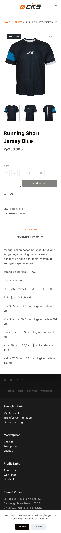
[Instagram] (11, 380)
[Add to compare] (11, 194)
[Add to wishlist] (5, 194)
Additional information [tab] (30, 237)
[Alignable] (17, 380)
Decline (38, 526)
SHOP (21, 391)
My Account (11, 413)
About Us (10, 470)
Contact (9, 479)
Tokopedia (10, 446)
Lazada (8, 450)
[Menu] (5, 5)
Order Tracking (13, 422)
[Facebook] (5, 380)
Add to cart (40, 183)
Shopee (8, 441)
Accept (22, 526)
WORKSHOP (46, 391)
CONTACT (32, 391)
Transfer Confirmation (18, 417)
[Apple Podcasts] (23, 380)
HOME (11, 391)
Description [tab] (30, 229)
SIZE (6, 166)
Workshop (10, 474)
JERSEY (22, 213)
